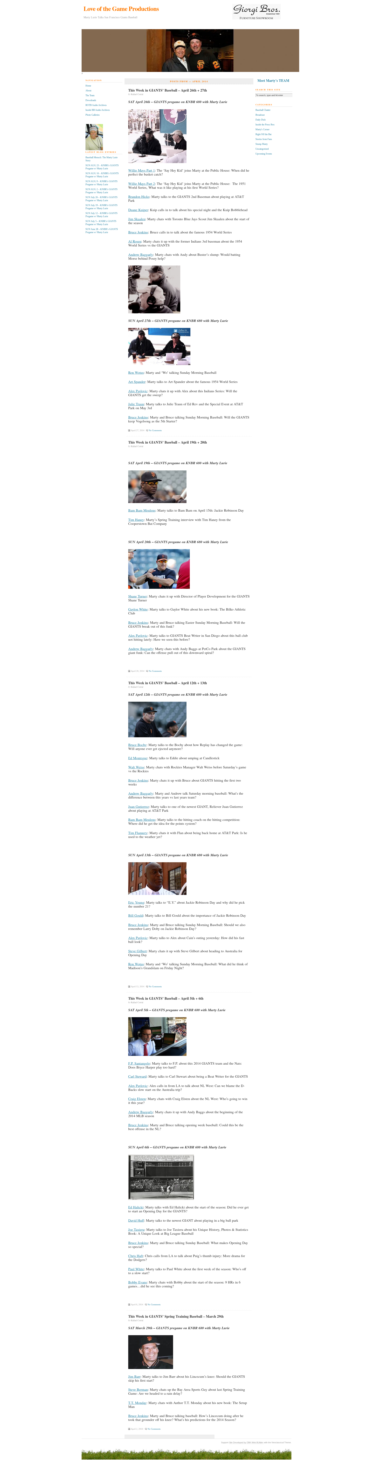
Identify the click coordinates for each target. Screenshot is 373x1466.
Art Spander (136, 381)
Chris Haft (135, 1255)
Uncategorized (262, 149)
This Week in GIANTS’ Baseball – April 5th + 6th (165, 998)
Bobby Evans (137, 1282)
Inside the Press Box (265, 124)
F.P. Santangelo (139, 1063)
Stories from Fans (263, 139)
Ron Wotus (136, 372)
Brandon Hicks (138, 196)
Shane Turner (137, 596)
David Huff (136, 1220)
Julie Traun (136, 404)
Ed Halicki (135, 1207)
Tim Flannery (137, 832)
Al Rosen (134, 241)
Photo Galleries (92, 115)
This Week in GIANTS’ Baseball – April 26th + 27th (167, 90)
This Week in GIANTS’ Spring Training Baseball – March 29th (176, 1316)
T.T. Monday (137, 1402)
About (88, 90)
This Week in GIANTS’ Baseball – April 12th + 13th (167, 682)
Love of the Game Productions (121, 8)
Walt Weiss (136, 767)
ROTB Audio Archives (96, 105)
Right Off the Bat (263, 134)
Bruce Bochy (137, 744)
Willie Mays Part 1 (141, 170)
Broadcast (260, 115)
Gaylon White (138, 609)
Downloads (90, 100)
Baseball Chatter (262, 110)
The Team (89, 95)
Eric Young (136, 902)
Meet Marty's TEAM (273, 80)
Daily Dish (260, 119)
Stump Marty (261, 144)
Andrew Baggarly (140, 254)
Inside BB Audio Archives (97, 110)
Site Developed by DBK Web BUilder (246, 1442)
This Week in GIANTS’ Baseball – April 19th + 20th (167, 442)
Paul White (136, 1269)
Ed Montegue (137, 758)
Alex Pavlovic (137, 391)
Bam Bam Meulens (141, 510)
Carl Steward (137, 1076)
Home (88, 85)
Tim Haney (136, 519)
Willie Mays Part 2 (141, 183)
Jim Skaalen (136, 219)
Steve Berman (138, 1389)
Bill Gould (135, 915)
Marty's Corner (262, 129)
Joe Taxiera (136, 1229)
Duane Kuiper (138, 209)
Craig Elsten (137, 1098)
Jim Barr (134, 1376)
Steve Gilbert (137, 951)
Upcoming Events (263, 153)
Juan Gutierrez (138, 806)
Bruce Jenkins (138, 232)
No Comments (155, 430)
